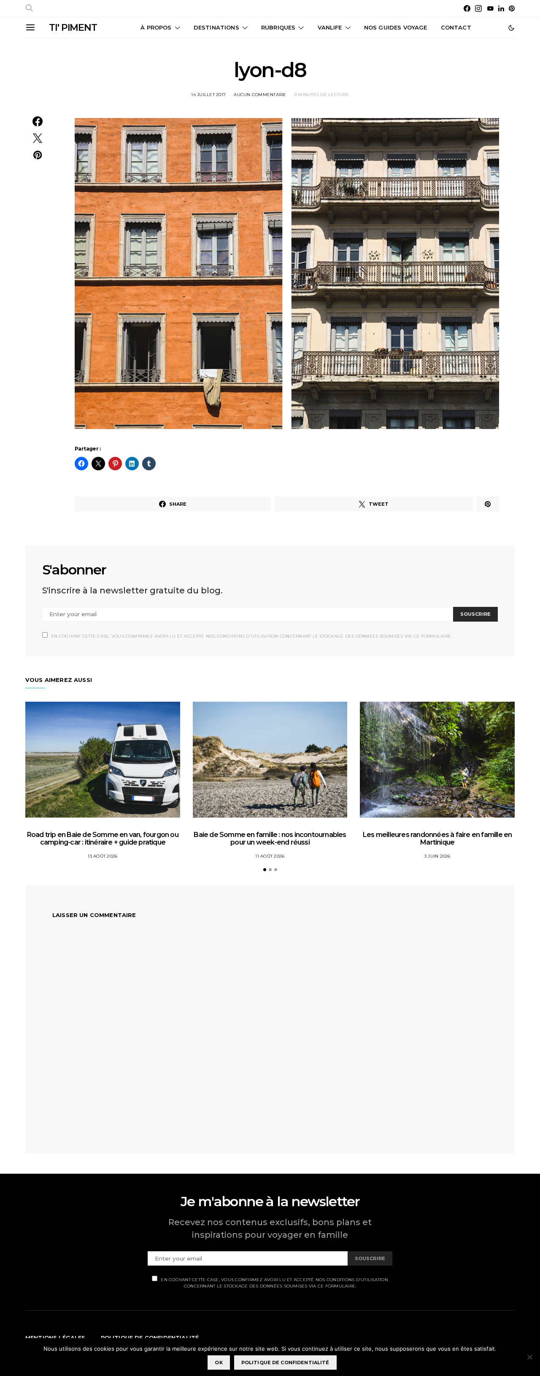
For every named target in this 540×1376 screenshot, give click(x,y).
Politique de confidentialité (285, 1362)
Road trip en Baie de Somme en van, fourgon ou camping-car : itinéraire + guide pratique (102, 838)
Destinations (216, 27)
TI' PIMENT (73, 27)
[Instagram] (478, 8)
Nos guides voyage (395, 27)
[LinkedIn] (501, 8)
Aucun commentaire (260, 94)
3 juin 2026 (437, 856)
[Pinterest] (512, 8)
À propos (155, 27)
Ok (218, 1362)
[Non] (529, 1357)
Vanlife (330, 27)
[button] (511, 27)
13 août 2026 (102, 856)
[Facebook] (467, 8)
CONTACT (456, 27)
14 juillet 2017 (208, 94)
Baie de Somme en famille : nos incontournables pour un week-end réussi (270, 838)
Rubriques (278, 27)
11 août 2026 (269, 856)
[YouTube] (490, 8)
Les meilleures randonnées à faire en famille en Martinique (437, 838)
